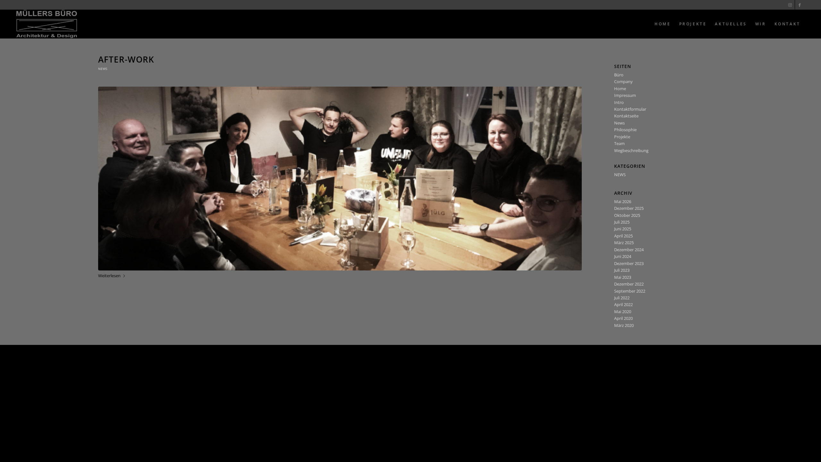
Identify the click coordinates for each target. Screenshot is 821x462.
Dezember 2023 (629, 263)
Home (620, 88)
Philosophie (625, 130)
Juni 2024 (622, 256)
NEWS (102, 68)
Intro (619, 102)
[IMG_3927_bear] (340, 178)
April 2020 (623, 318)
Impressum (625, 95)
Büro (618, 75)
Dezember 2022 (629, 284)
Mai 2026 (622, 201)
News (619, 123)
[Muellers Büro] (46, 24)
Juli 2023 (622, 270)
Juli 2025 (622, 222)
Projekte (622, 137)
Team (619, 143)
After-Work (126, 59)
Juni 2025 (622, 229)
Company (623, 81)
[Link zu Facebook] (800, 5)
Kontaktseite (626, 116)
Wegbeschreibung (631, 150)
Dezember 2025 (629, 208)
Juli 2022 (622, 298)
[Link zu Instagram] (790, 5)
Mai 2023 (622, 277)
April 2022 (623, 304)
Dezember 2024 (629, 249)
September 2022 (629, 291)
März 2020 (624, 325)
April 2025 (623, 236)
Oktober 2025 (627, 215)
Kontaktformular (630, 109)
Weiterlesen (109, 275)
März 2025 (624, 242)
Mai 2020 (622, 311)
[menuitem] (662, 24)
